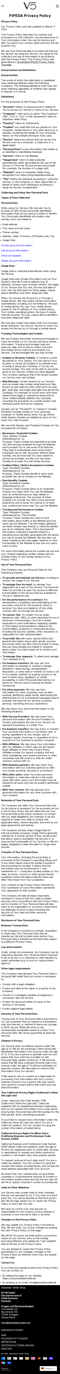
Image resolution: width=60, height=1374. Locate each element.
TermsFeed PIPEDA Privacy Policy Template (28, 63)
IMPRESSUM (8, 1341)
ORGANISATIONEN (12, 1330)
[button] (48, 1368)
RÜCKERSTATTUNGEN (14, 1338)
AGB (3, 1335)
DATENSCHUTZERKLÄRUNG (17, 1345)
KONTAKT (7, 1348)
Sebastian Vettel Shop (13, 1287)
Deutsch (5, 1369)
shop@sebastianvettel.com (16, 1322)
